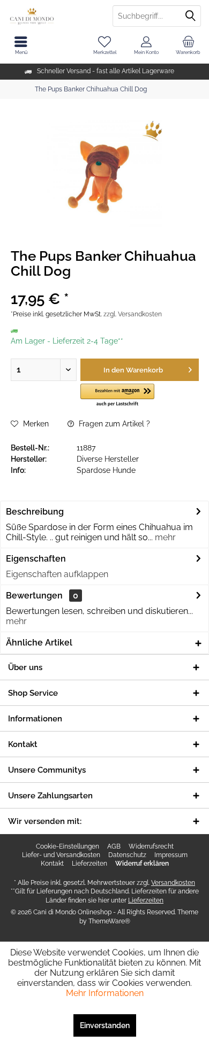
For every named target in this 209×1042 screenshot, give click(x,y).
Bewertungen (34, 595)
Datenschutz (127, 855)
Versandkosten (173, 883)
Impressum (171, 855)
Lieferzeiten (89, 863)
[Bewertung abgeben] (104, 285)
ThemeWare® (109, 921)
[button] (117, 396)
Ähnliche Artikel (39, 642)
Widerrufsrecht (151, 846)
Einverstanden (105, 1025)
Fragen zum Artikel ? (113, 423)
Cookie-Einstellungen (67, 846)
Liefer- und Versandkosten (61, 855)
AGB (114, 846)
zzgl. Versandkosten (132, 314)
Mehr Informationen (105, 993)
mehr (164, 537)
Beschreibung (35, 512)
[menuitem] (188, 45)
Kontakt (52, 863)
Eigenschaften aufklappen (57, 574)
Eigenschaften (36, 559)
